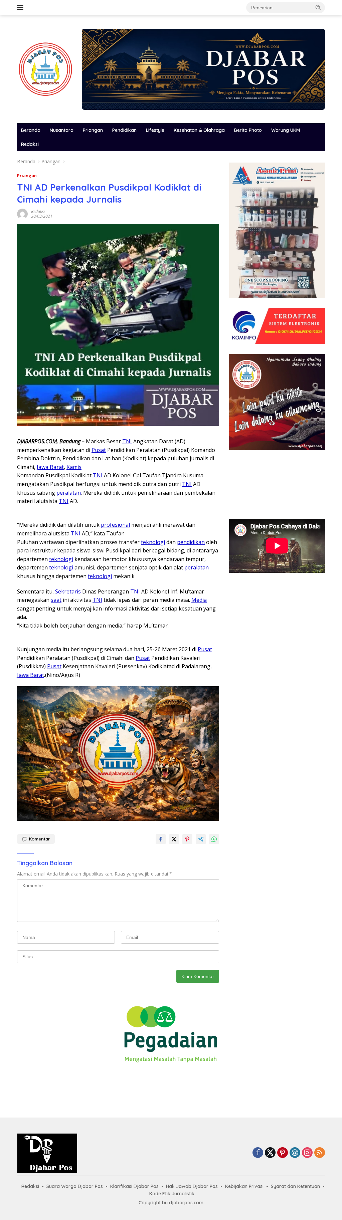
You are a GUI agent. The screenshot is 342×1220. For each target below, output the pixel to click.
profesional (115, 524)
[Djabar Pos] (45, 68)
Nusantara (61, 130)
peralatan (68, 492)
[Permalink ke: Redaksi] (22, 213)
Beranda (30, 130)
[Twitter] (270, 1153)
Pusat (99, 450)
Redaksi (30, 144)
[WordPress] (295, 1153)
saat (56, 599)
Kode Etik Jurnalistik (171, 1194)
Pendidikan (124, 130)
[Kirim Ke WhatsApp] (214, 839)
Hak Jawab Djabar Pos (192, 1186)
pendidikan (191, 542)
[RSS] (319, 1153)
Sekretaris (68, 591)
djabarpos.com (186, 1203)
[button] (318, 7)
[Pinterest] (282, 1153)
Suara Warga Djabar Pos (74, 1186)
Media (199, 599)
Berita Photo (248, 130)
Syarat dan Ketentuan (295, 1186)
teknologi (153, 542)
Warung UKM (285, 130)
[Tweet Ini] (174, 839)
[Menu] (21, 7)
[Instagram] (307, 1153)
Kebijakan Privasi (244, 1186)
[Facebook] (257, 1153)
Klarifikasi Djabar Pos (134, 1186)
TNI (127, 441)
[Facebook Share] (161, 839)
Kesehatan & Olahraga (199, 130)
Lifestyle (155, 130)
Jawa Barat (50, 467)
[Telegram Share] (201, 839)
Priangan (93, 130)
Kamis (73, 467)
